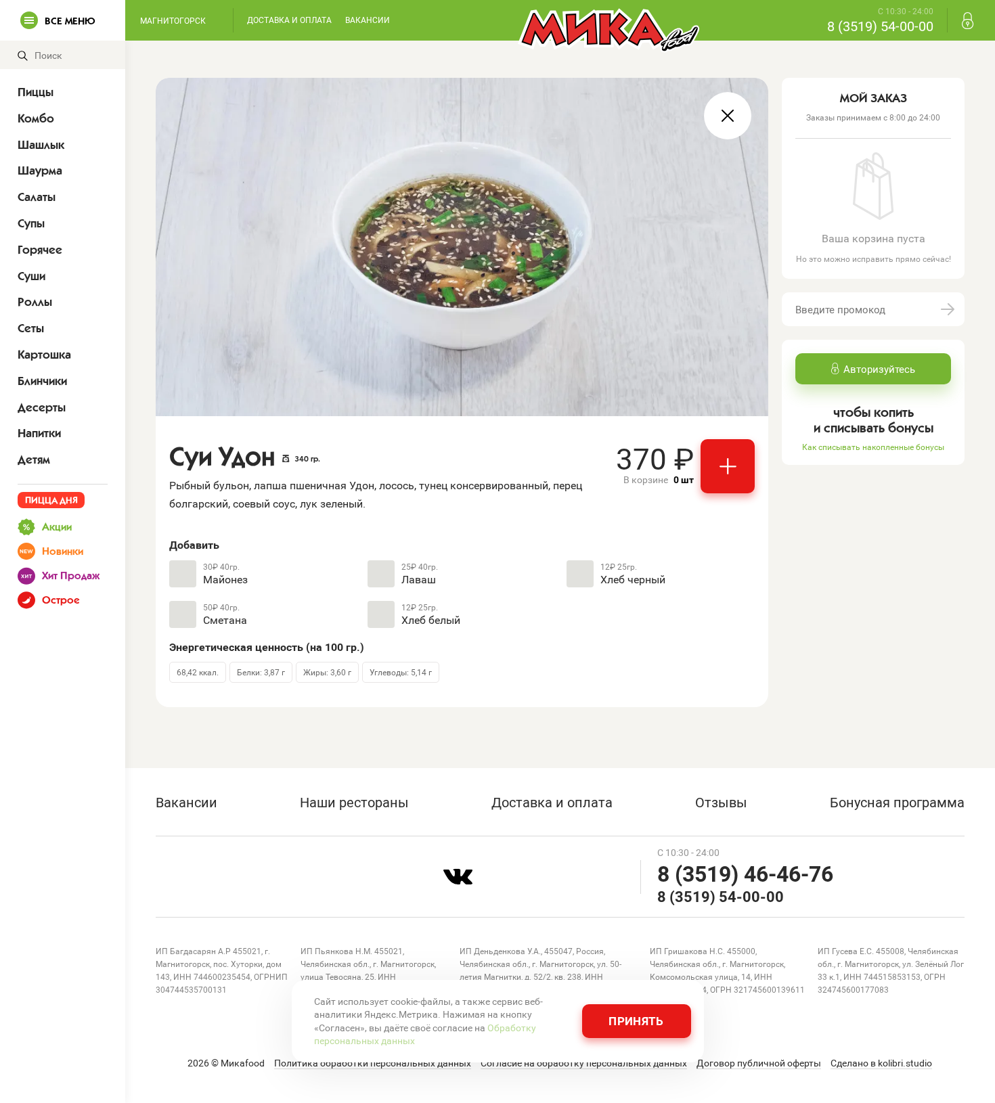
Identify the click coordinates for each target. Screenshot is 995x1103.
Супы (31, 223)
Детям (34, 459)
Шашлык (41, 145)
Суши (31, 276)
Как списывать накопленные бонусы (873, 446)
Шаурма (40, 170)
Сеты (31, 328)
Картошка (44, 354)
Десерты (42, 407)
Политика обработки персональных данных (372, 1063)
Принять (636, 1021)
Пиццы (35, 92)
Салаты (37, 197)
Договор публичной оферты (758, 1063)
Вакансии (367, 19)
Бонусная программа (897, 802)
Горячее (40, 249)
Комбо (36, 118)
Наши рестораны (354, 802)
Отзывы (721, 802)
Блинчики (42, 381)
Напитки (39, 433)
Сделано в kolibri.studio (881, 1063)
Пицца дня (51, 500)
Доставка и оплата (289, 19)
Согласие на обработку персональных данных (584, 1063)
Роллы (35, 302)
